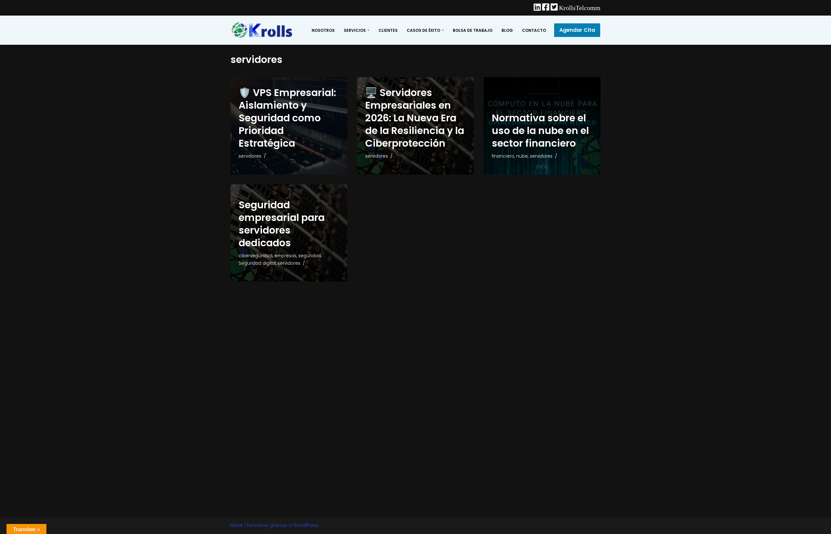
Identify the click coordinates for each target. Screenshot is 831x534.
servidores (250, 156)
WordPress (305, 525)
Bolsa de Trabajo (472, 30)
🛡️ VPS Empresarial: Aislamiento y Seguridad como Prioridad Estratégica (287, 118)
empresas (285, 256)
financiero (503, 156)
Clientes (388, 30)
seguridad (309, 256)
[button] (368, 30)
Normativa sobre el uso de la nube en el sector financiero (540, 130)
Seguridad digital (257, 263)
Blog (507, 30)
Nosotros (323, 30)
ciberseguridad (255, 256)
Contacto (534, 30)
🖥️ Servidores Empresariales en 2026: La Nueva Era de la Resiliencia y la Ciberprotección (414, 118)
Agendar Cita (577, 30)
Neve (236, 525)
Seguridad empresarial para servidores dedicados (282, 224)
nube (522, 156)
